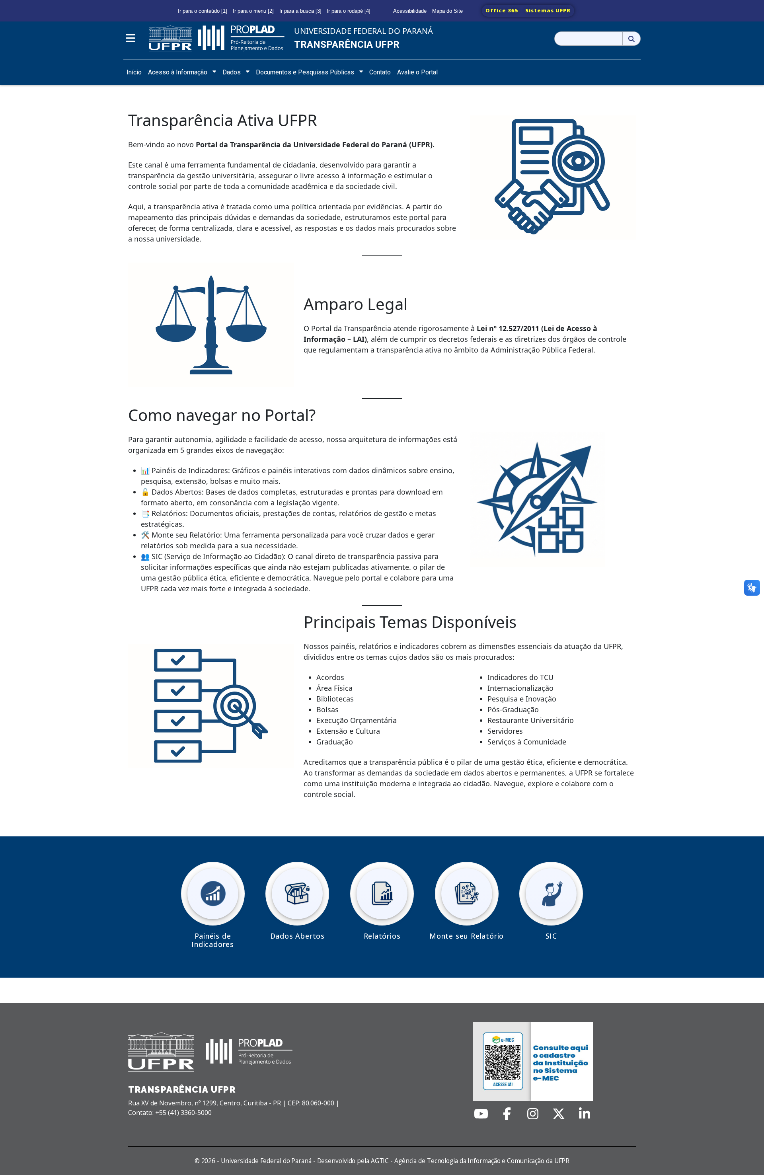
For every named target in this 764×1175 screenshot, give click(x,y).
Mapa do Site (447, 11)
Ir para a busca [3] (300, 11)
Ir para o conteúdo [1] (202, 11)
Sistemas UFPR (548, 10)
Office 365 (501, 10)
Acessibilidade (410, 11)
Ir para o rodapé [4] (348, 11)
